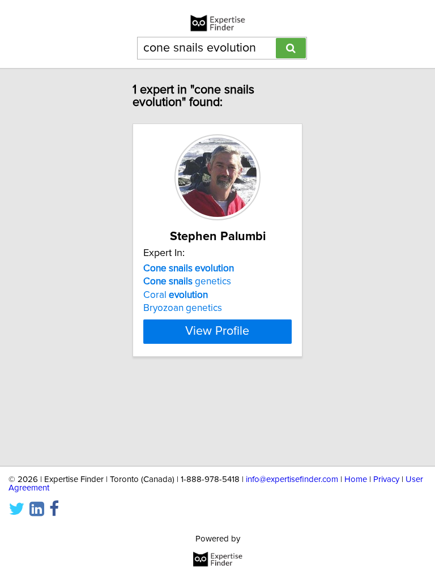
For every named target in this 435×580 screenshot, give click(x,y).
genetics (187, 281)
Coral (175, 295)
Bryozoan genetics (182, 308)
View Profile (217, 331)
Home (355, 479)
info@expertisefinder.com (292, 479)
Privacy (386, 479)
